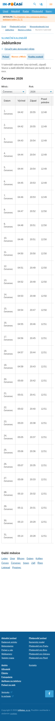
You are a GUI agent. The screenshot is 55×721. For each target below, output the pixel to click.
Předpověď (37, 11)
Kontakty (33, 665)
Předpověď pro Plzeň (38, 658)
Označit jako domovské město (19, 49)
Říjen (40, 563)
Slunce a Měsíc (18, 57)
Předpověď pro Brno (38, 650)
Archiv (4, 665)
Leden (4, 558)
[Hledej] (35, 4)
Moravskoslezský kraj (39, 26)
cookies (13, 713)
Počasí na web (8, 685)
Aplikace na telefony (11, 681)
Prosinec (16, 567)
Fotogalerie (6, 677)
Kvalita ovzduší (35, 57)
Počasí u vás (7, 650)
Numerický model (36, 642)
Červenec (16, 563)
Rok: (31, 86)
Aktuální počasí (8, 638)
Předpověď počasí (18, 26)
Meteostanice (7, 646)
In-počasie (6, 696)
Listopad (5, 567)
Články (4, 673)
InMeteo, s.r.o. (24, 710)
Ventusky (5, 692)
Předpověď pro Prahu (38, 646)
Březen (20, 558)
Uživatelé (5, 669)
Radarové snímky (9, 642)
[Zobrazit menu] (51, 4)
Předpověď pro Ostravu (39, 654)
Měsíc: (4, 86)
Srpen (26, 563)
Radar (26, 11)
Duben (30, 558)
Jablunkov (9, 30)
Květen (39, 558)
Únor (12, 558)
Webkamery (6, 654)
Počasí (6, 57)
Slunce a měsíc (24, 30)
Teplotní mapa (7, 658)
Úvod (5, 11)
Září (33, 563)
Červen (5, 563)
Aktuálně (15, 11)
